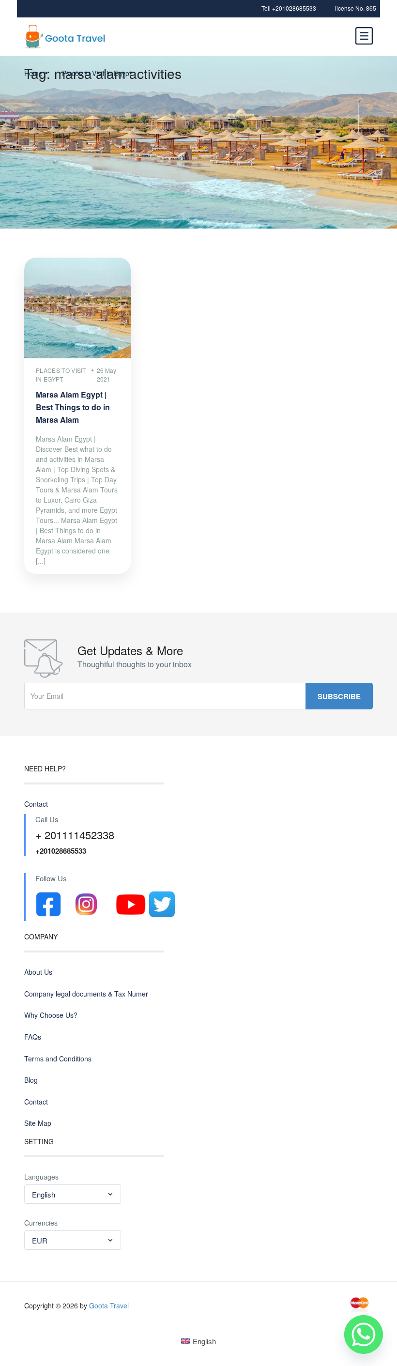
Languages (41, 1177)
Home (33, 73)
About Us (38, 972)
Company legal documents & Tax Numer (86, 993)
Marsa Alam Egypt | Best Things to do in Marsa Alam (73, 407)
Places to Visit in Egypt (96, 73)
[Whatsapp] (363, 1334)
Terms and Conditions (58, 1058)
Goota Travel (109, 1305)
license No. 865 (355, 8)
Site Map (37, 1123)
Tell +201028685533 (288, 8)
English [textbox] (43, 1194)
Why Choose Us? (50, 1015)
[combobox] (72, 1194)
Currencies (41, 1223)
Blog (31, 1080)
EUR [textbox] (39, 1240)
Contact (36, 804)
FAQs (32, 1037)
